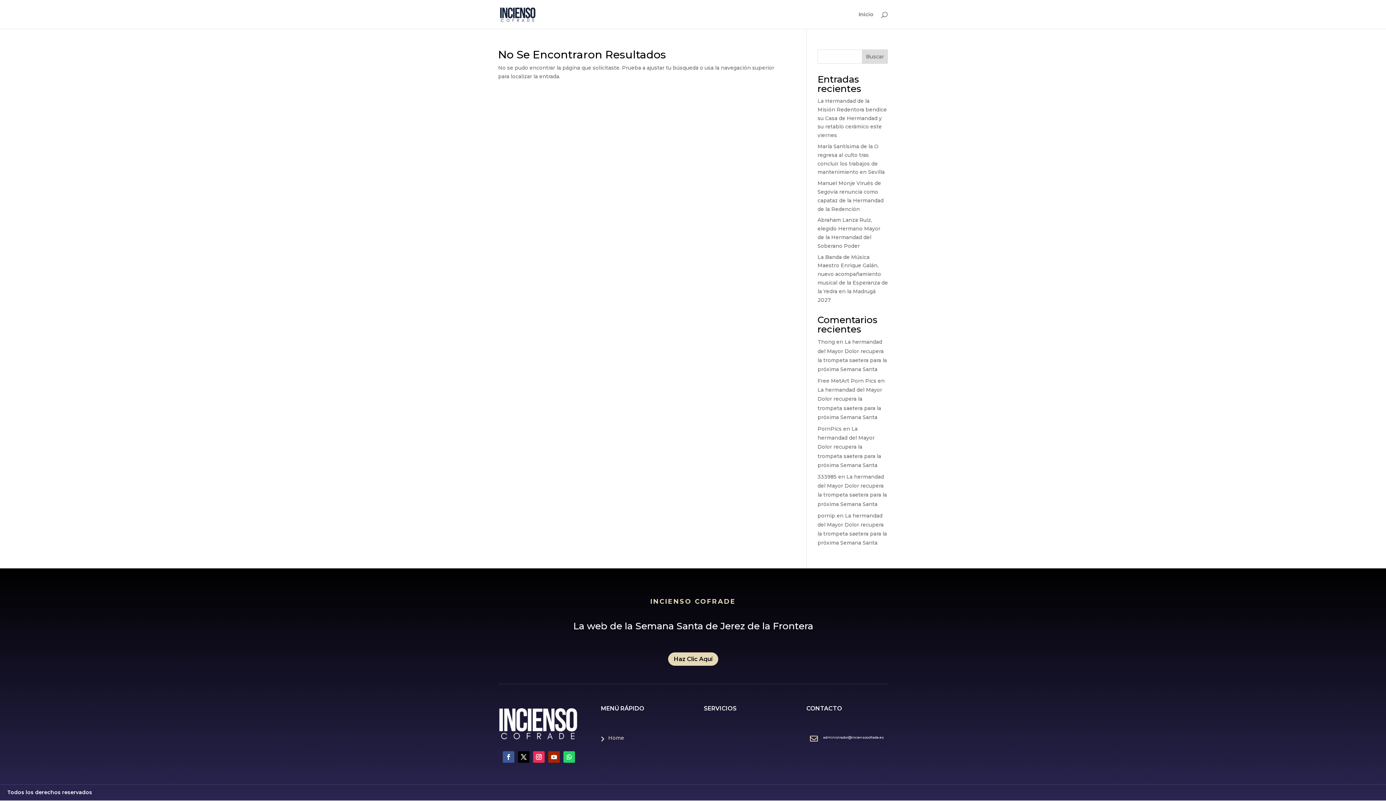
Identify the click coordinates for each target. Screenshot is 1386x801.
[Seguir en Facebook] (508, 757)
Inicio (866, 15)
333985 (827, 477)
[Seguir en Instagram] (539, 757)
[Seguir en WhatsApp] (569, 757)
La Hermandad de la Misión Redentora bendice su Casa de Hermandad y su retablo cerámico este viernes (852, 118)
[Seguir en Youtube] (554, 757)
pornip (826, 515)
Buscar (875, 56)
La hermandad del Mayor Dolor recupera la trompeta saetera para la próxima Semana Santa (849, 447)
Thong (826, 342)
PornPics (830, 429)
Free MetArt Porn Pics (847, 381)
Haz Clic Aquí (693, 659)
